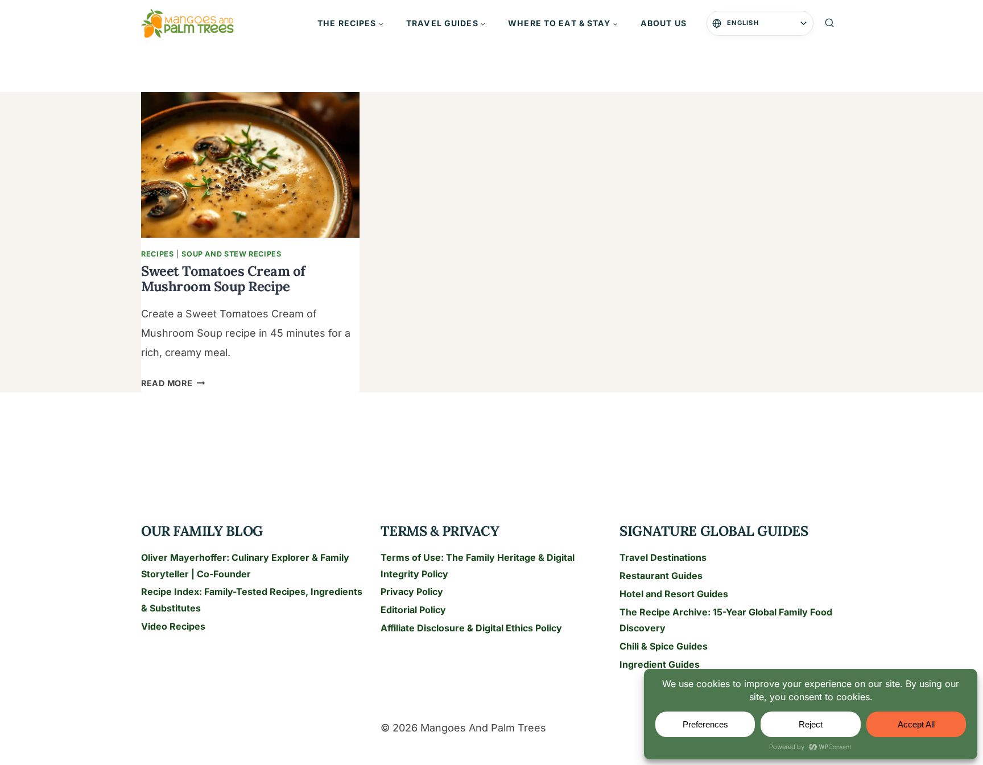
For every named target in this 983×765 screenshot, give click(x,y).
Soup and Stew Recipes (231, 254)
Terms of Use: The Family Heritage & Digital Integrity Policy (478, 566)
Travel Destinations (663, 557)
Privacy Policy (412, 591)
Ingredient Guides (659, 664)
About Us (664, 23)
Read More (173, 383)
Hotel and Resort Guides (673, 593)
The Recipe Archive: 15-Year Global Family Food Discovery (725, 620)
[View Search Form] (829, 23)
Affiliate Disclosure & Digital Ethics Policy (471, 628)
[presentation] (250, 165)
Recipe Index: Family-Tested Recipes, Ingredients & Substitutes (251, 600)
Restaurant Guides (661, 575)
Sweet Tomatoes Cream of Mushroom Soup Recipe (223, 278)
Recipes (157, 254)
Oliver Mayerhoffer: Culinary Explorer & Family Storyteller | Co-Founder (245, 566)
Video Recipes (173, 626)
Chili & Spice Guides (663, 646)
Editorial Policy (413, 609)
